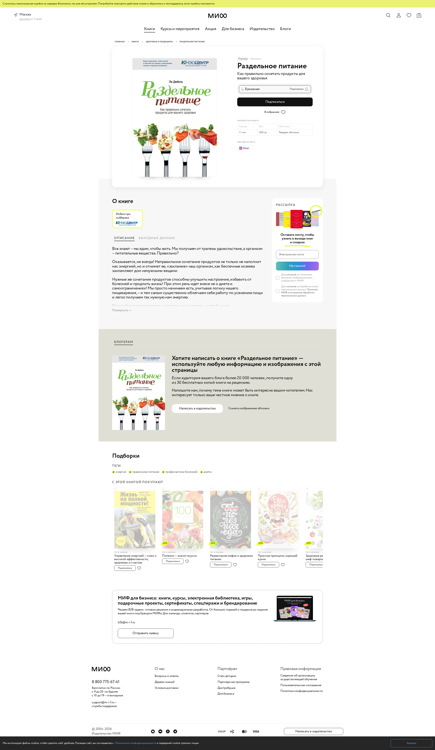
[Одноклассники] (168, 731)
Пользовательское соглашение (300, 685)
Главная (120, 41)
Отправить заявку (146, 633)
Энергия (121, 472)
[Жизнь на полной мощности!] (137, 518)
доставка (25, 19)
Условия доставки (166, 688)
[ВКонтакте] (160, 731)
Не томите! (297, 265)
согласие (291, 275)
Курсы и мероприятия (180, 29)
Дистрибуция (226, 688)
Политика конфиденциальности (301, 691)
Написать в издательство (197, 408)
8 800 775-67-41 (105, 682)
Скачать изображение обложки (248, 408)
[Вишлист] (408, 15)
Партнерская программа (233, 682)
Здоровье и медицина (159, 41)
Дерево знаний (165, 682)
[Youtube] (153, 731)
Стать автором (227, 676)
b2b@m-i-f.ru (126, 622)
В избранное (271, 112)
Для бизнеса (233, 29)
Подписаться (275, 101)
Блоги (285, 29)
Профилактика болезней (181, 472)
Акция (210, 29)
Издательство (262, 29)
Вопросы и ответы (167, 676)
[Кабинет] (398, 15)
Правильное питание (145, 472)
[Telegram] (175, 731)
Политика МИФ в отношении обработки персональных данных (299, 293)
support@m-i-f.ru (103, 702)
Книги (149, 29)
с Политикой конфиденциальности (134, 743)
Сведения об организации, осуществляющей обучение (298, 677)
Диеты (208, 472)
